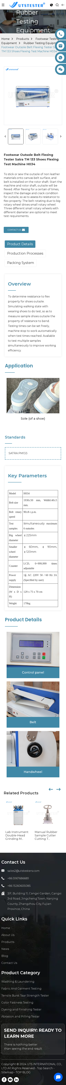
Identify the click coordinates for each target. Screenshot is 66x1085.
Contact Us (9, 963)
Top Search (45, 1068)
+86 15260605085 (19, 885)
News (5, 949)
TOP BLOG (23, 1072)
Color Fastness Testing (17, 1002)
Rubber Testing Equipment (42, 43)
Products (22, 39)
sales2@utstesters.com (23, 870)
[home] (27, 4)
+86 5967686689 (18, 878)
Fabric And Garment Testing (21, 988)
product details (20, 244)
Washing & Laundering (17, 981)
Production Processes (25, 253)
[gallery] (33, 395)
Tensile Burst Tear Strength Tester (25, 995)
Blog (4, 956)
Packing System (20, 263)
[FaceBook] (4, 1079)
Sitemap (7, 1072)
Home (5, 39)
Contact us (14, 230)
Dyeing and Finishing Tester (21, 1009)
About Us (7, 935)
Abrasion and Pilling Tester (20, 1016)
